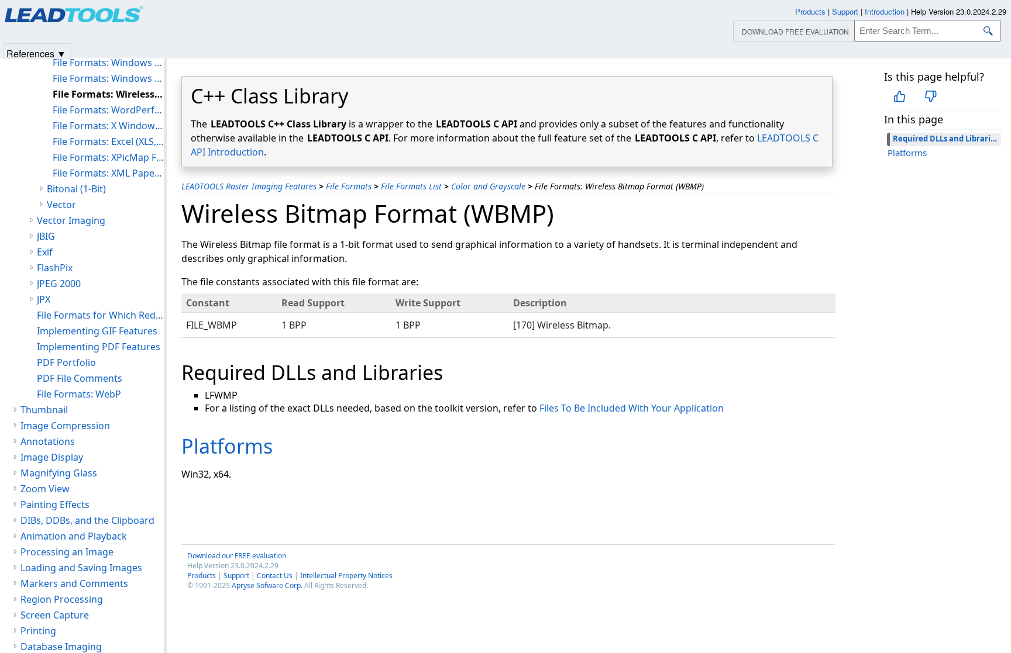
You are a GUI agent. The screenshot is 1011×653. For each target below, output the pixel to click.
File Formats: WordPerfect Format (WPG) (108, 109)
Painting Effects (55, 504)
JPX (43, 299)
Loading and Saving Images (81, 567)
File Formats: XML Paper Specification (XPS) (108, 173)
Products (201, 576)
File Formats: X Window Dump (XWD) (108, 125)
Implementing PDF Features (98, 346)
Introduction (885, 11)
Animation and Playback (73, 536)
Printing (38, 630)
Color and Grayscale (488, 186)
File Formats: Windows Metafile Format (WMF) (108, 78)
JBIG (46, 236)
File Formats (349, 186)
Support (236, 576)
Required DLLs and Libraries (946, 138)
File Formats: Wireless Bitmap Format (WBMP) (108, 94)
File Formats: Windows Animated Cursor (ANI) (108, 62)
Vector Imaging (71, 220)
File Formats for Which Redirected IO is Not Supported (100, 315)
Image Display (51, 457)
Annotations (47, 441)
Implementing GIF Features (97, 330)
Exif (45, 252)
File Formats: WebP (79, 394)
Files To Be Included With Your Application (631, 408)
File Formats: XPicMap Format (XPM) (108, 157)
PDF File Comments (79, 378)
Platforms (907, 152)
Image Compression (65, 425)
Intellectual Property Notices (346, 576)
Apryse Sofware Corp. (267, 585)
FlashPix (55, 267)
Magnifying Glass (58, 473)
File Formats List (411, 186)
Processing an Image (67, 551)
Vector (61, 204)
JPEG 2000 (59, 283)
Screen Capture (54, 615)
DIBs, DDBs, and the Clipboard (87, 520)
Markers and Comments (74, 583)
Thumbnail (44, 409)
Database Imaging (61, 646)
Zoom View (45, 488)
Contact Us (275, 576)
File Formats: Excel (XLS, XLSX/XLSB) (108, 141)
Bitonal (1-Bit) (76, 188)
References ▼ (36, 53)
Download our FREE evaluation (236, 556)
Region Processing (61, 599)
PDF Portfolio (66, 362)
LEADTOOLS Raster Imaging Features (249, 186)
